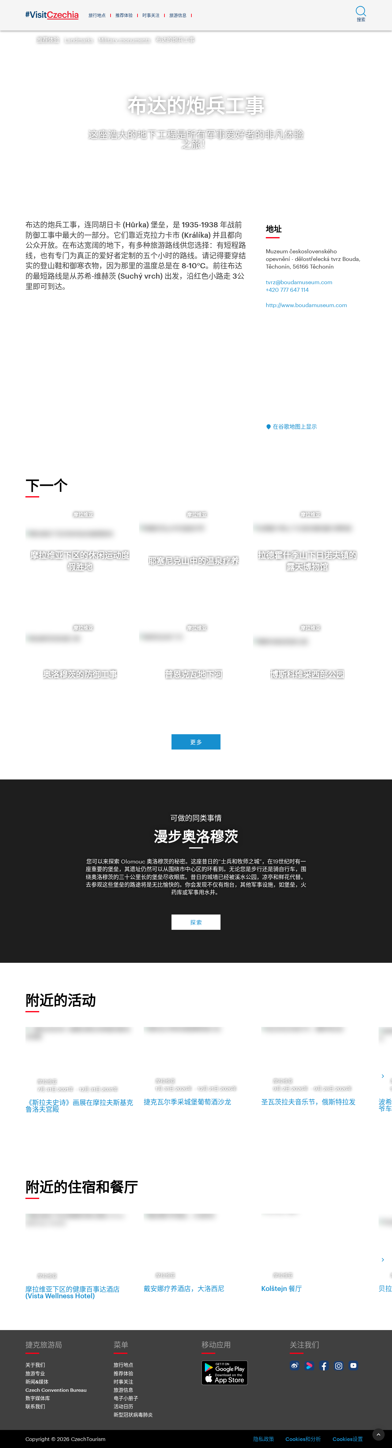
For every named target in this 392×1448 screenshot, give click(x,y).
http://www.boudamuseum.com (306, 305)
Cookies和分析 (303, 1439)
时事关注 (151, 15)
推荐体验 (124, 15)
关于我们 (35, 1365)
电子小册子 (126, 1398)
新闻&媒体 (36, 1381)
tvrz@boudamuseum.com (299, 282)
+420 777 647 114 (287, 289)
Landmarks (79, 39)
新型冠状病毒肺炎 (133, 1414)
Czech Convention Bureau (56, 1390)
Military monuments (124, 39)
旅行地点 (97, 15)
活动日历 (123, 1406)
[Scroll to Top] (378, 1434)
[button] (361, 15)
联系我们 (35, 1406)
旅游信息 (178, 15)
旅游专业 (35, 1373)
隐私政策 (263, 1439)
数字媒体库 (37, 1398)
